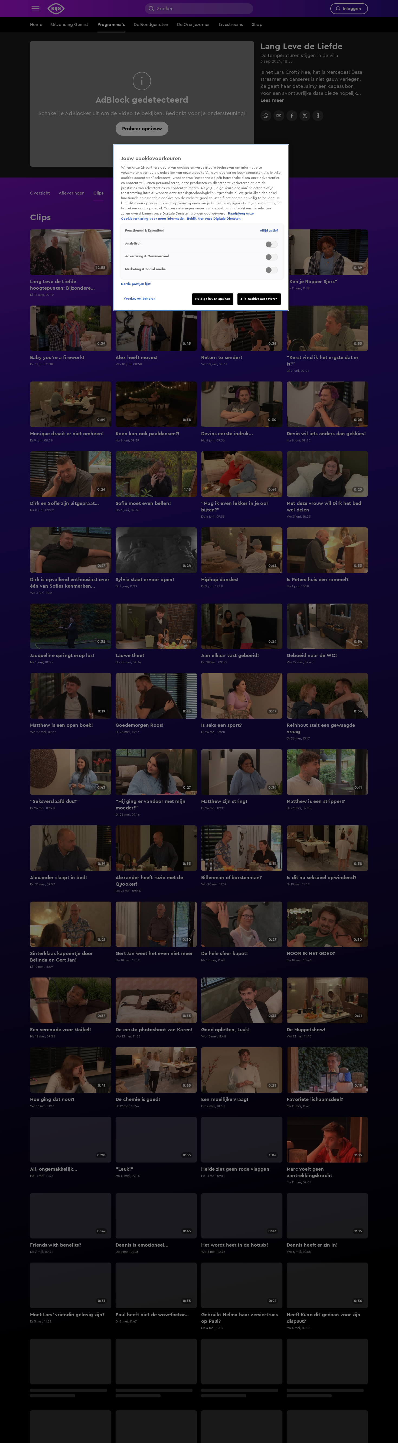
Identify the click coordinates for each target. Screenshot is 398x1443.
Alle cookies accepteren (259, 298)
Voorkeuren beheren (139, 298)
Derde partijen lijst (136, 284)
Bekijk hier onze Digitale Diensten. (214, 218)
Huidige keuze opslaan (212, 298)
